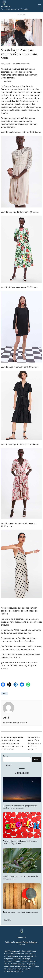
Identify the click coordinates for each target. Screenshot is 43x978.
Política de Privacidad (13, 942)
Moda (4, 693)
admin (18, 64)
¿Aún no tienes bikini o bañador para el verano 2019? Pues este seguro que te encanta (19, 665)
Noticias (26, 64)
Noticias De (5, 6)
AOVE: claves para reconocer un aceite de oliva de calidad (20, 877)
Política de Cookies (30, 942)
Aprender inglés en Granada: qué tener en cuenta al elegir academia (20, 842)
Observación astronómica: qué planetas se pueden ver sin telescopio (20, 807)
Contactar (21, 944)
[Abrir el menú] (39, 6)
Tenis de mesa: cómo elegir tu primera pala (20, 912)
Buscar (5, 756)
